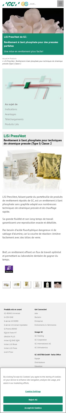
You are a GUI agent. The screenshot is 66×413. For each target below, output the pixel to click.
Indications (11, 109)
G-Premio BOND (10, 329)
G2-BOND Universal (12, 313)
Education (9, 271)
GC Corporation (41, 339)
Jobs (36, 313)
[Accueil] (11, 3)
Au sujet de (11, 104)
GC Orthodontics (41, 347)
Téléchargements (14, 119)
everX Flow (8, 352)
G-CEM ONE (8, 317)
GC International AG (43, 343)
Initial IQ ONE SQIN (12, 340)
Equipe (37, 358)
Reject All (33, 399)
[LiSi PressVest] (7, 284)
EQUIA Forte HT (10, 332)
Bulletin (38, 317)
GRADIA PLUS (9, 336)
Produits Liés (12, 124)
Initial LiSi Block (10, 344)
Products (13, 58)
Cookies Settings (33, 391)
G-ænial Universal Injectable (15, 325)
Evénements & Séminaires (45, 325)
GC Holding (39, 336)
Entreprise (39, 321)
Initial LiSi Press (10, 348)
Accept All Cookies (33, 408)
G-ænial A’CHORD (11, 321)
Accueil (5, 58)
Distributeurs (40, 362)
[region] (33, 390)
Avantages (10, 114)
